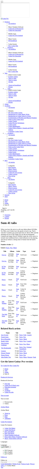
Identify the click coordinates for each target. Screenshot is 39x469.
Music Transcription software (13, 438)
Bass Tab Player (9, 433)
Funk (34, 357)
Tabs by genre (12, 80)
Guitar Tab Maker (10, 428)
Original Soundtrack (25, 348)
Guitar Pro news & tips (15, 172)
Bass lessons (12, 167)
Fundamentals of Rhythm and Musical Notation (22, 118)
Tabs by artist (12, 78)
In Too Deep (4, 267)
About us (7, 413)
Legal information (6, 464)
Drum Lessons (12, 171)
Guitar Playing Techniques (16, 123)
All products (12, 23)
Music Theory (12, 169)
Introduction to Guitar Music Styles (18, 114)
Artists (6, 104)
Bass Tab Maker (9, 431)
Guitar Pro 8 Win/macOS (15, 29)
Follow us (4, 457)
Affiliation (8, 418)
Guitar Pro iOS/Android (15, 35)
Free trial (7, 383)
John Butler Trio (6, 357)
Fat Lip (4, 255)
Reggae (30, 357)
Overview (8, 215)
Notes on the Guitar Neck (16, 119)
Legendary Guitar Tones (15, 131)
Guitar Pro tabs (9, 392)
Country (29, 335)
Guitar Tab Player (10, 430)
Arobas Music (5, 407)
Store (6, 196)
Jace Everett (4, 335)
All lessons (11, 107)
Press (6, 415)
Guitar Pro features (6, 422)
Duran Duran (5, 355)
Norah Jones (5, 337)
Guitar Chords (12, 121)
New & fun (11, 176)
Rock (7, 248)
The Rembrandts (6, 348)
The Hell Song (4, 315)
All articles (11, 162)
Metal (15, 248)
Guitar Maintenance (14, 126)
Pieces (4, 279)
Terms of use (16, 464)
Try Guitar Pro (5, 365)
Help (6, 417)
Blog (6, 160)
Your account (5, 395)
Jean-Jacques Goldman (5, 344)
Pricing (10, 87)
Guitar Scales (12, 124)
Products (7, 22)
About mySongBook (14, 85)
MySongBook (12, 40)
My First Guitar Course (15, 112)
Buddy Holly (5, 341)
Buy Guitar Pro (14, 365)
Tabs (6, 73)
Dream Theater (5, 353)
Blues (28, 344)
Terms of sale (25, 464)
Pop (11, 248)
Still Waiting (4, 302)
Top (2, 467)
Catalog (7, 216)
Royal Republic (5, 339)
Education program (10, 387)
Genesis (3, 351)
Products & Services (7, 377)
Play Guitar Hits (13, 46)
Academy (7, 106)
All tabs (10, 82)
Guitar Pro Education (14, 30)
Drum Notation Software (12, 435)
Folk (24, 335)
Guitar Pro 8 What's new (12, 385)
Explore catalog (13, 76)
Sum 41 (17, 255)
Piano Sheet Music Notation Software (16, 437)
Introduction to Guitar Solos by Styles (19, 116)
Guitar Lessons (12, 174)
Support (7, 195)
